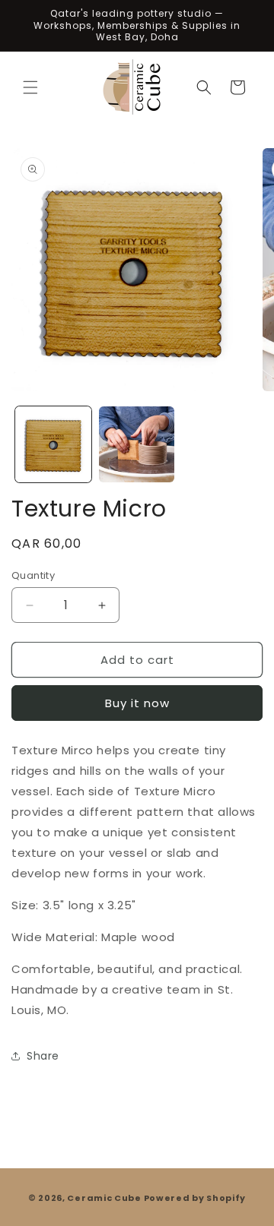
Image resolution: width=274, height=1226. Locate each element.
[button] (30, 87)
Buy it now (137, 703)
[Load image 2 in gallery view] (137, 444)
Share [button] (43, 1055)
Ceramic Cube (104, 1198)
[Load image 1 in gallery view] (53, 444)
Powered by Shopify (195, 1198)
